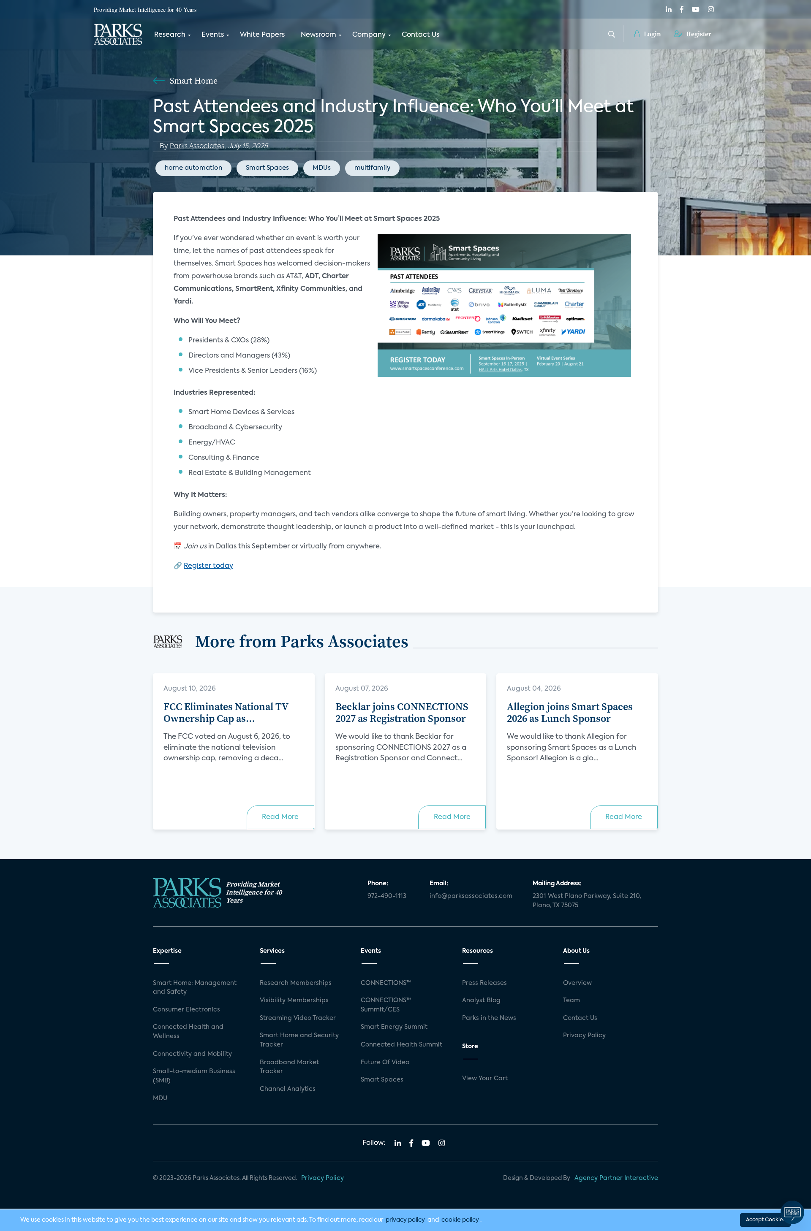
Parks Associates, (198, 146)
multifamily (372, 168)
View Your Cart (485, 1079)
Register (698, 33)
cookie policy (460, 1220)
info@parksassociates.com (471, 896)
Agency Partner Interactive (616, 1178)
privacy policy (405, 1220)
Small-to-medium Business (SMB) (194, 1076)
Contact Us (420, 35)
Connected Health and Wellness (188, 1031)
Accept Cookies (765, 1220)
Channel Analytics (288, 1089)
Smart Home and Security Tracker (299, 1040)
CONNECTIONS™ (386, 983)
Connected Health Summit (401, 1045)
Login (651, 33)
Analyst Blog (481, 1000)
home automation (193, 168)
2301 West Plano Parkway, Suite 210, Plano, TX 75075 (587, 900)
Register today (208, 566)
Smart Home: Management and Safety (195, 987)
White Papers (262, 35)
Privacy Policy (584, 1035)
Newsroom (318, 35)
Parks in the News (489, 1018)
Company (369, 35)
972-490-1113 (386, 896)
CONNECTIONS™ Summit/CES (386, 1005)
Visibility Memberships (294, 1000)
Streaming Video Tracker (298, 1018)
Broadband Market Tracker (289, 1067)
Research (169, 35)
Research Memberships (296, 983)
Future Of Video (385, 1063)
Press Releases (484, 983)
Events (212, 35)
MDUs (322, 168)
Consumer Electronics (186, 1010)
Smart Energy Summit (394, 1027)
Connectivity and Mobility (192, 1054)
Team (571, 1000)
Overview (577, 983)
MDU (160, 1098)
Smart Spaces (267, 168)
